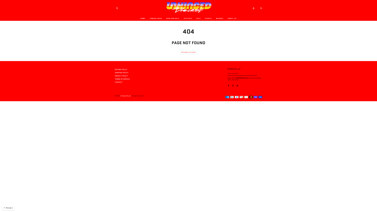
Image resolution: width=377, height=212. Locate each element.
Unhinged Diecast (125, 96)
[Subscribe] (256, 73)
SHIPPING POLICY (122, 73)
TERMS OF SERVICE (122, 79)
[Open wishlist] (257, 8)
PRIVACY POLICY (121, 76)
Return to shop (188, 52)
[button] (117, 8)
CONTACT (118, 82)
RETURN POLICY (121, 69)
